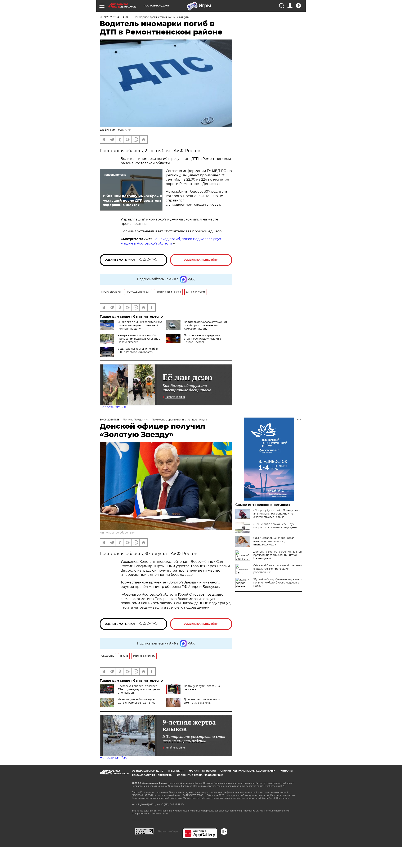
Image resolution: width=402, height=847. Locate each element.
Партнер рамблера (168, 831)
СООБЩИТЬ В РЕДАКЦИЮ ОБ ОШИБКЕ (200, 775)
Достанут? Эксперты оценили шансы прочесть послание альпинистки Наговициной (277, 555)
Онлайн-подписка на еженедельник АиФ (247, 770)
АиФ (128, 129)
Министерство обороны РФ (118, 532)
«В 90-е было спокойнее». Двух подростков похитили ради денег (275, 525)
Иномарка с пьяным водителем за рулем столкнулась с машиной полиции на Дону (140, 325)
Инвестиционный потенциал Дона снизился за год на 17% (137, 701)
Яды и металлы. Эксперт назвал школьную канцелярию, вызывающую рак (274, 541)
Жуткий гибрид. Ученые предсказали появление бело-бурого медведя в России (277, 582)
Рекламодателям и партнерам (152, 775)
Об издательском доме (147, 770)
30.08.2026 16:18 (110, 419)
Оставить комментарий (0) (201, 260)
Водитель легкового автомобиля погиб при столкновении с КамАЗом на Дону (205, 325)
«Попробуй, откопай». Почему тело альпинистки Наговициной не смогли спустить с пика (276, 513)
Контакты (286, 770)
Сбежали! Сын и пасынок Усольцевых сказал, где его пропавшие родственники (277, 569)
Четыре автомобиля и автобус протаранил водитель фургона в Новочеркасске (139, 339)
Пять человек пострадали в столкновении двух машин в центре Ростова (202, 339)
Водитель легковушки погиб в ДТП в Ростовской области (138, 350)
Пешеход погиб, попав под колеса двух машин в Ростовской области (171, 241)
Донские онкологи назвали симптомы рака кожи (202, 701)
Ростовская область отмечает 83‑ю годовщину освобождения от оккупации (139, 689)
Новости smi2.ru (114, 407)
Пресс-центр (176, 770)
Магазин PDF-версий (202, 770)
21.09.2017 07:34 (109, 17)
